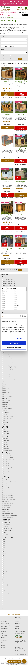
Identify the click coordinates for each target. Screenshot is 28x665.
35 (4, 567)
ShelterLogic (6, 599)
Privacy (2, 642)
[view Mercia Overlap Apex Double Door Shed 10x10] (20, 140)
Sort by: (3, 37)
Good (6, 433)
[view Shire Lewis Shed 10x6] (7, 174)
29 (4, 563)
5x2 (4, 299)
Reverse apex (7, 450)
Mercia (6, 589)
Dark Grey (6, 398)
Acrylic (5, 479)
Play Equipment (4, 628)
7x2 (4, 301)
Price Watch (17, 623)
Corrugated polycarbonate (9, 481)
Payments (17, 621)
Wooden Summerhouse (10, 373)
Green (5, 402)
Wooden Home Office (8, 363)
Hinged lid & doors (7, 466)
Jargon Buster (4, 640)
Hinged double (8, 457)
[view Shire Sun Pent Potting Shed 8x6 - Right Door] (7, 207)
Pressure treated (8, 530)
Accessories (3, 631)
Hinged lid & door (7, 464)
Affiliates (3, 645)
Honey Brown (7, 408)
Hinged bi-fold (7, 455)
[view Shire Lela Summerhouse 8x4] (20, 207)
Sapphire (5, 597)
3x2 (4, 297)
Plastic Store (6, 350)
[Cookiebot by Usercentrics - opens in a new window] (20, 316)
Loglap (4, 489)
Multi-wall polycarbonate (10, 499)
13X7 (5, 291)
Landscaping (3, 626)
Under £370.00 (8, 279)
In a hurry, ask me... (15, 661)
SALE (2, 633)
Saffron (5, 595)
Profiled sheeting (7, 505)
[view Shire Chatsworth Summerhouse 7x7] (7, 73)
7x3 (4, 307)
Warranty (17, 626)
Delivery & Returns (19, 625)
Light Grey (5, 410)
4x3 (16, 303)
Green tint (6, 404)
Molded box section (8, 493)
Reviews (3, 637)
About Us (3, 639)
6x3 (17, 305)
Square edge (6, 511)
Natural (6, 412)
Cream (6, 390)
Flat (5, 442)
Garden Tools (4, 630)
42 (5, 571)
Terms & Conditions (19, 633)
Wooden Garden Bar (8, 359)
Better (6, 431)
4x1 (16, 293)
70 (3, 577)
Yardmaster (6, 607)
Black (4, 386)
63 (4, 575)
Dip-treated (7, 522)
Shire (5, 601)
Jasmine (5, 583)
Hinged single (7, 468)
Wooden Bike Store (7, 355)
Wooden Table (6, 375)
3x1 (4, 293)
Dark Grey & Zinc (7, 400)
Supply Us (3, 647)
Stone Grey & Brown (8, 416)
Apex (5, 438)
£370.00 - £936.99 (9, 281)
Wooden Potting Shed (9, 367)
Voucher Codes (4, 644)
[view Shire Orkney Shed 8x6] (7, 107)
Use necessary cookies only (14, 347)
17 (4, 555)
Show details (20, 338)
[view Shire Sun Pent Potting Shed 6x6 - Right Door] (20, 73)
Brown (6, 388)
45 (4, 573)
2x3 (16, 301)
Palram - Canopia (8, 591)
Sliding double (6, 472)
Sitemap (2, 649)
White (5, 422)
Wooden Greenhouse (8, 361)
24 (4, 559)
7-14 (5, 545)
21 (4, 557)
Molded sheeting (8, 495)
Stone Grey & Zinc (7, 418)
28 (4, 561)
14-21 (4, 553)
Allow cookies (14, 343)
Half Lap (5, 483)
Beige (4, 384)
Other (4, 470)
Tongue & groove (8, 513)
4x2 (16, 297)
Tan (4, 420)
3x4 (4, 309)
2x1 (16, 291)
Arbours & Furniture (5, 623)
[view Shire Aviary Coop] (7, 140)
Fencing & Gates (4, 621)
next (20, 59)
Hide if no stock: (5, 56)
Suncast (6, 605)
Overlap (6, 501)
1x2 (4, 295)
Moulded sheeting (8, 497)
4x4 (16, 309)
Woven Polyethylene (8, 517)
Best (5, 429)
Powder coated (7, 528)
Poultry (4, 352)
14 (4, 551)
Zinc (4, 424)
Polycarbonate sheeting (8, 503)
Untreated (6, 532)
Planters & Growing (5, 625)
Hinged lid (5, 461)
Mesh (4, 491)
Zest (4, 609)
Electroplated (6, 524)
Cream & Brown (7, 392)
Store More (6, 603)
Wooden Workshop (9, 379)
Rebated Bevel (6, 507)
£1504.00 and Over (9, 285)
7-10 (5, 543)
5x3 (4, 305)
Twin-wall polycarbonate (10, 515)
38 (4, 569)
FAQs (16, 630)
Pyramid (6, 448)
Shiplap (6, 509)
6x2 (16, 299)
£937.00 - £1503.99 (9, 283)
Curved (6, 440)
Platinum (5, 414)
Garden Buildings (5, 620)
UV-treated (5, 534)
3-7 (5, 539)
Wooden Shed (8, 369)
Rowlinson (6, 593)
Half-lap (5, 485)
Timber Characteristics (20, 631)
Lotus (4, 587)
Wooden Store (6, 371)
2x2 (16, 295)
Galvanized (5, 526)
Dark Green (6, 394)
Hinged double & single (8, 459)
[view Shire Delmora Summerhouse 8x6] (20, 107)
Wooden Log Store (7, 365)
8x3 (16, 307)
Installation (17, 628)
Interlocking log (7, 487)
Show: (2, 49)
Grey (5, 406)
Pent (5, 446)
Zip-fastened (6, 474)
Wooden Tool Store (7, 377)
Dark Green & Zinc (7, 396)
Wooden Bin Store (7, 357)
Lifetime (6, 585)
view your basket (26, 8)
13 (3, 549)
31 (4, 565)
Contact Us (17, 620)
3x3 (4, 303)
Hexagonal (6, 444)
